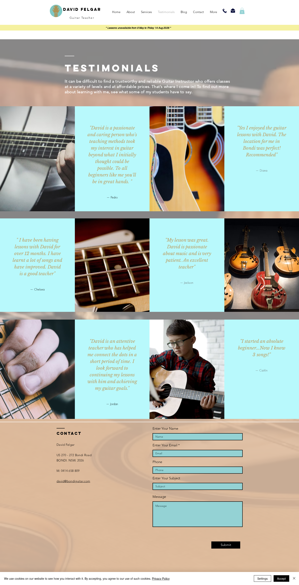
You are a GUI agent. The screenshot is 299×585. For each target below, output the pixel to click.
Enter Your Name (165, 428)
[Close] (294, 578)
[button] (242, 11)
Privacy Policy (161, 578)
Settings (262, 578)
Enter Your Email (165, 445)
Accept (281, 578)
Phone (157, 462)
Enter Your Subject (166, 478)
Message (159, 496)
